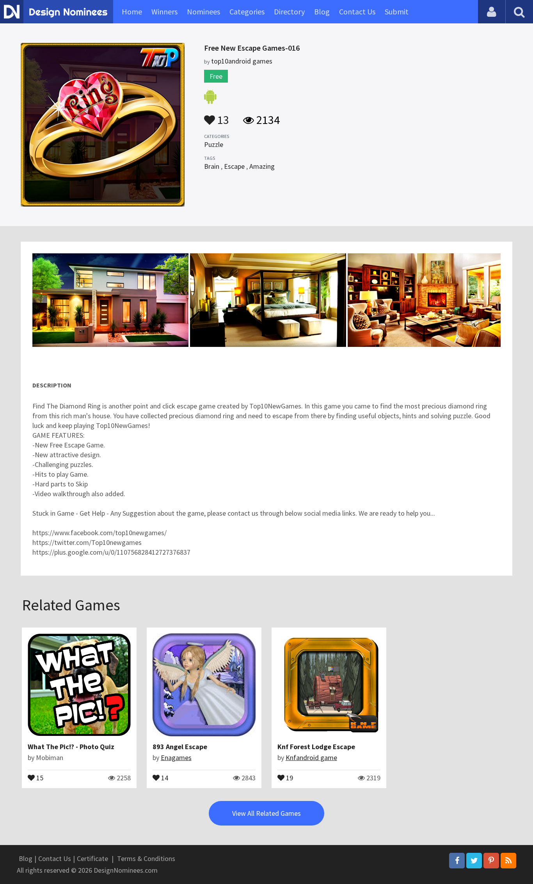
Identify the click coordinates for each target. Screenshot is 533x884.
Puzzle (213, 144)
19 (288, 777)
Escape (234, 166)
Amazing (262, 166)
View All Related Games (266, 813)
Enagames (176, 757)
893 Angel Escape (180, 746)
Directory (289, 11)
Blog (322, 11)
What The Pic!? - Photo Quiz (71, 746)
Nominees (203, 11)
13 (222, 116)
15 (39, 777)
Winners (164, 11)
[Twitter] (474, 860)
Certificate (92, 858)
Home (132, 11)
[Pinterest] (491, 860)
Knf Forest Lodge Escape (316, 746)
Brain (211, 166)
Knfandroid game (311, 757)
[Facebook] (457, 860)
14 (164, 777)
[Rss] (508, 860)
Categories (247, 11)
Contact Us (357, 11)
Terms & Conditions (146, 858)
